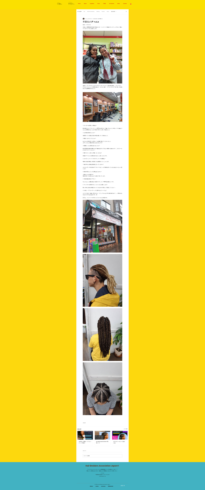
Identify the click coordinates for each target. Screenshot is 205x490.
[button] (130, 3)
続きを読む (113, 11)
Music (108, 11)
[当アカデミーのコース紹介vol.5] (120, 435)
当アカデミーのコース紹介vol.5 (119, 442)
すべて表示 (126, 428)
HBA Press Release (90, 11)
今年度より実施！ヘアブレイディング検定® (85, 442)
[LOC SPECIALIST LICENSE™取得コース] (102, 435)
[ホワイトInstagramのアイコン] (121, 485)
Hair (84, 11)
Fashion (103, 11)
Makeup (98, 11)
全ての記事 (79, 11)
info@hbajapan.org (102, 476)
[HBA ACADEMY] (122, 485)
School (84, 422)
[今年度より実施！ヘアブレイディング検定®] (85, 435)
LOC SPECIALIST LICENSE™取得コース (102, 442)
